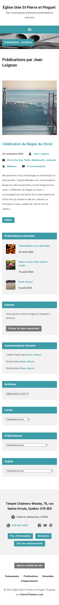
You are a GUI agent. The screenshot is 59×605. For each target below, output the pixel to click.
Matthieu (12, 166)
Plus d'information (20, 536)
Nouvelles (48, 576)
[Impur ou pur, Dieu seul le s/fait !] (10, 267)
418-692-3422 (20, 525)
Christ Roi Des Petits (19, 160)
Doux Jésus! (26, 281)
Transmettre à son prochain (34, 245)
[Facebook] (39, 525)
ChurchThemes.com (31, 594)
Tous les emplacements (29, 543)
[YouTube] (45, 525)
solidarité (51, 160)
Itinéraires (43, 536)
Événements (12, 576)
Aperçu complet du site (29, 565)
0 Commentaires (36, 166)
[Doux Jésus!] (10, 287)
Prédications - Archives (18, 42)
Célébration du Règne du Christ (27, 144)
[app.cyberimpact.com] (50, 525)
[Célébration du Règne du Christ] (29, 132)
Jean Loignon (41, 153)
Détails (8, 220)
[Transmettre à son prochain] (10, 251)
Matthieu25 (38, 160)
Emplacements (29, 581)
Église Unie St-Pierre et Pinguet (29, 7)
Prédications (31, 576)
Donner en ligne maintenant (23, 328)
